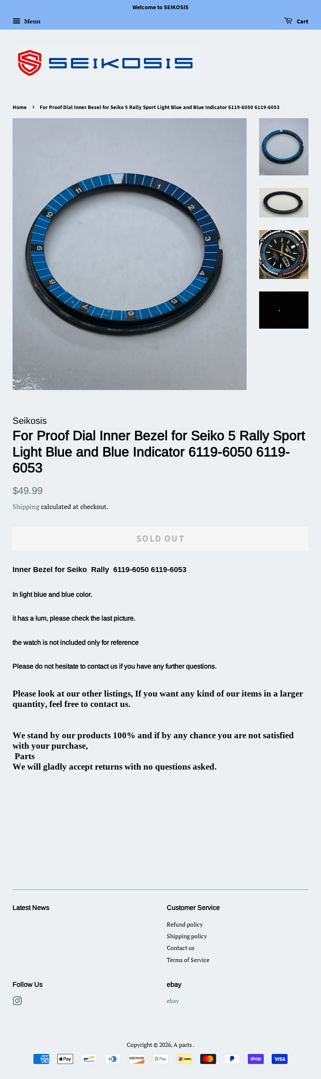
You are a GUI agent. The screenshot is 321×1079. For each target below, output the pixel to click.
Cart (302, 22)
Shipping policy (187, 936)
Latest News (31, 907)
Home (20, 107)
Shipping (26, 506)
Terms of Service (188, 960)
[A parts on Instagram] (17, 1002)
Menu (32, 21)
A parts (183, 1045)
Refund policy (185, 924)
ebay (173, 1001)
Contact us (180, 948)
